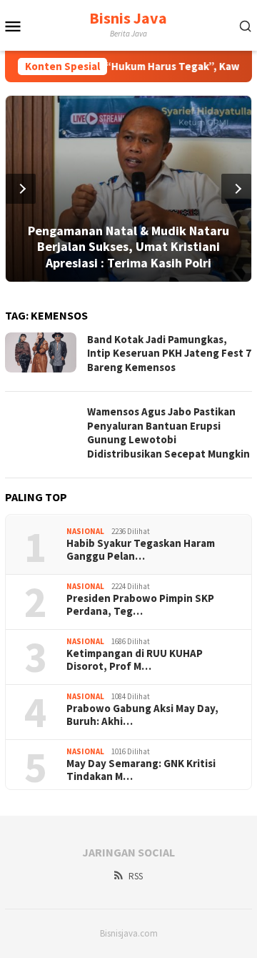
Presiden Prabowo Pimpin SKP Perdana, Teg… (140, 605)
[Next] (236, 189)
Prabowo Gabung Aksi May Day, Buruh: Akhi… (142, 715)
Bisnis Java (128, 18)
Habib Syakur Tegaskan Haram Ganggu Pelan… (140, 550)
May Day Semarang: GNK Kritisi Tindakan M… (141, 770)
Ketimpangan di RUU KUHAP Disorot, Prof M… (134, 660)
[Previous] (21, 189)
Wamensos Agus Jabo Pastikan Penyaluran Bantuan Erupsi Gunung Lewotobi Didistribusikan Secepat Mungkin (168, 432)
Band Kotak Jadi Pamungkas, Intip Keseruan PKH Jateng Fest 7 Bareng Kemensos (169, 353)
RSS (135, 876)
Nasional (85, 531)
